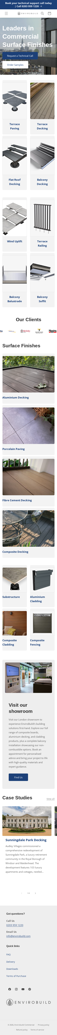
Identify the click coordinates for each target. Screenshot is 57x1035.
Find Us (18, 777)
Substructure (11, 597)
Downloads (12, 968)
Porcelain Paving (13, 449)
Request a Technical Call (20, 55)
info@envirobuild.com (18, 936)
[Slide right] (35, 893)
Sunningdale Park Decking (26, 840)
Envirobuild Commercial (24, 1025)
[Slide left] (21, 893)
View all (51, 798)
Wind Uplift (14, 241)
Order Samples (15, 64)
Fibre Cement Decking (17, 500)
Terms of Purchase (16, 976)
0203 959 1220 (14, 925)
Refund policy (22, 1030)
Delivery (10, 961)
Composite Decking (15, 552)
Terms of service (37, 1030)
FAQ (8, 954)
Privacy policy (43, 1025)
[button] (6, 13)
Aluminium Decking (15, 397)
